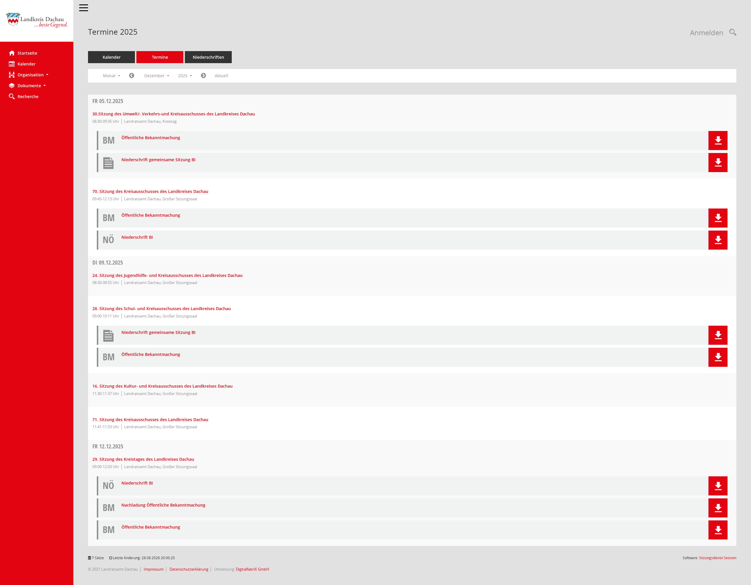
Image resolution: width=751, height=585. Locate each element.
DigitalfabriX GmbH (252, 569)
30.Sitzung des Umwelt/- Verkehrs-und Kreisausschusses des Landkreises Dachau (173, 114)
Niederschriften (208, 57)
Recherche (28, 96)
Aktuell (221, 75)
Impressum (153, 569)
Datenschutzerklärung (188, 569)
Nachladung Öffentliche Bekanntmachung (163, 505)
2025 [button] (183, 75)
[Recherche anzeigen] (731, 32)
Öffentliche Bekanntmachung (150, 137)
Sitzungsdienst (717, 557)
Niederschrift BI (137, 237)
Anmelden (706, 32)
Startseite (27, 53)
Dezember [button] (155, 75)
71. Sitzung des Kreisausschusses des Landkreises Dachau (150, 419)
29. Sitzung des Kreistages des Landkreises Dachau (143, 459)
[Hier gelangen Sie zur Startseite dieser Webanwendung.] (36, 23)
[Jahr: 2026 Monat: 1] (203, 75)
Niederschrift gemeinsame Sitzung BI (158, 159)
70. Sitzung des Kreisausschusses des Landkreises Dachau (150, 191)
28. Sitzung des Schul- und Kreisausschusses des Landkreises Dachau (161, 308)
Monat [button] (110, 75)
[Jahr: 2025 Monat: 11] (131, 75)
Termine (160, 57)
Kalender (26, 64)
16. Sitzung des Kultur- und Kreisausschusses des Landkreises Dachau (162, 386)
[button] (36, 74)
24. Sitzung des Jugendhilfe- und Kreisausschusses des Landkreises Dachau (167, 275)
